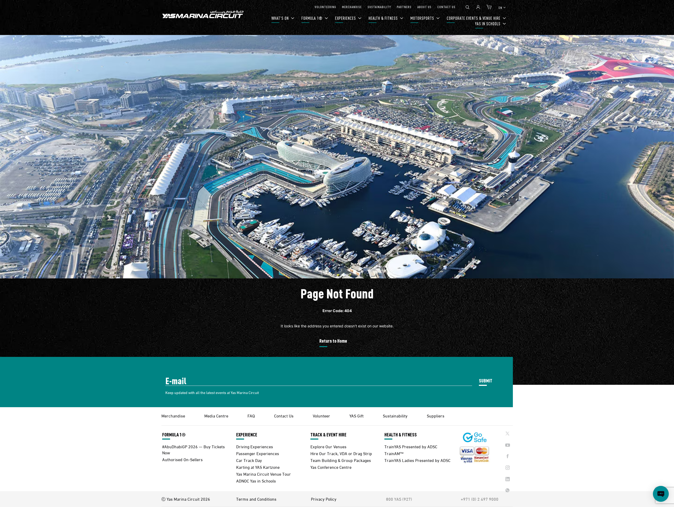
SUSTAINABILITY (379, 6)
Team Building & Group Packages (340, 460)
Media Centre (216, 415)
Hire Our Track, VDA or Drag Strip (341, 453)
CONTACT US (446, 6)
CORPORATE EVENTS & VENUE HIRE (474, 18)
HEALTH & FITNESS (384, 18)
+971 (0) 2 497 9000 (479, 499)
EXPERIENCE (246, 434)
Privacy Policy (323, 499)
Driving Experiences (254, 446)
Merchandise (173, 415)
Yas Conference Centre (330, 467)
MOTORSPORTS (422, 18)
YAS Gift (356, 415)
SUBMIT (485, 380)
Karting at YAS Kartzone (258, 467)
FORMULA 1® (312, 18)
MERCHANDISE (352, 6)
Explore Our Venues (328, 446)
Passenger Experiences (257, 453)
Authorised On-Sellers (182, 459)
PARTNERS (404, 6)
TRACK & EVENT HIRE (328, 434)
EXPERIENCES (346, 18)
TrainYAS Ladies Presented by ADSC (417, 460)
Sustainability (395, 415)
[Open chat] (661, 494)
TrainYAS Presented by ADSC (410, 446)
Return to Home (333, 341)
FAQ (251, 415)
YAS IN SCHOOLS (488, 23)
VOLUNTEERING (325, 6)
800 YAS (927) (399, 499)
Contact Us (284, 415)
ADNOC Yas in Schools (256, 481)
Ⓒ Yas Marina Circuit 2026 (185, 499)
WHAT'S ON (280, 18)
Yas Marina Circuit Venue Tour (263, 474)
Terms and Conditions (256, 499)
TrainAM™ (393, 453)
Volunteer (321, 415)
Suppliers (435, 415)
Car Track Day (249, 460)
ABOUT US (424, 6)
